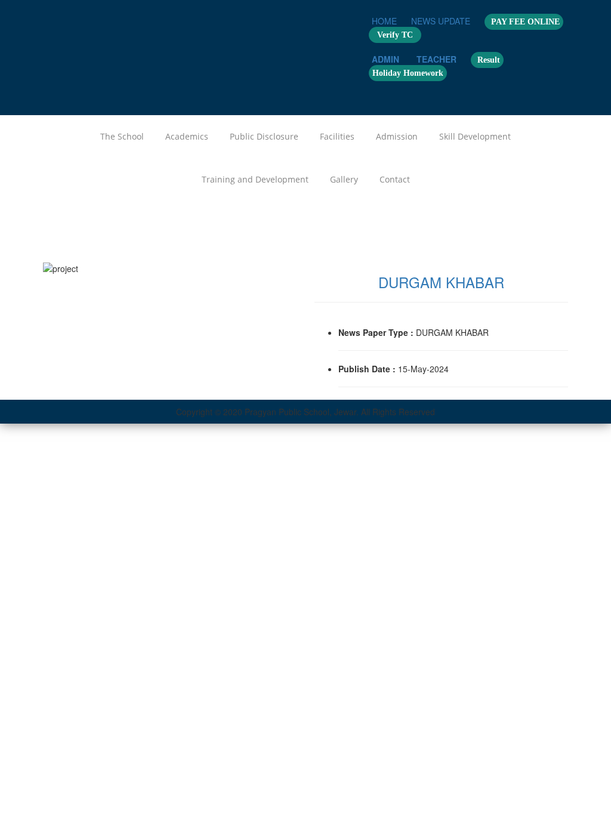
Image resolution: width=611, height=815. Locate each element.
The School (122, 136)
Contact (394, 179)
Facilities (337, 136)
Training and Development (255, 179)
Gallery (344, 179)
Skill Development (475, 136)
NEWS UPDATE (440, 21)
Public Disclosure (264, 136)
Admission (397, 136)
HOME (384, 21)
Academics (186, 136)
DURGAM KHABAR (441, 281)
